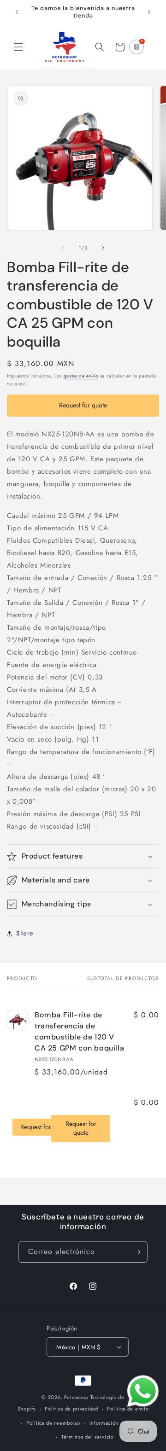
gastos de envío (81, 375)
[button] (18, 47)
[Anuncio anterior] (17, 12)
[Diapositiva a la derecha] (103, 248)
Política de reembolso (53, 1423)
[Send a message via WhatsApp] (143, 1391)
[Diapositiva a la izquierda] (63, 248)
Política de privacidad (71, 1408)
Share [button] (24, 933)
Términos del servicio (87, 1436)
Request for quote (83, 405)
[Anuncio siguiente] (149, 12)
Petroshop (76, 1397)
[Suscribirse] (137, 1252)
